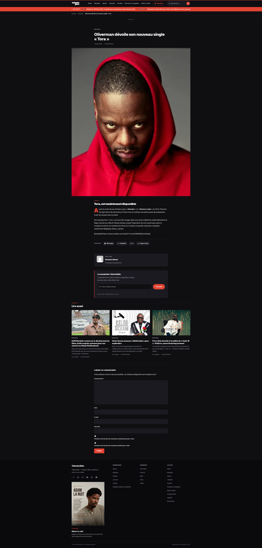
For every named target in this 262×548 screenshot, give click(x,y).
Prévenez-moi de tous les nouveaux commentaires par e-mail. (114, 439)
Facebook (123, 243)
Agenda (169, 498)
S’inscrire (158, 287)
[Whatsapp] (96, 477)
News (90, 3)
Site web (97, 427)
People (115, 483)
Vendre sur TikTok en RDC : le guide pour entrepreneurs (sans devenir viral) (108, 9)
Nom (95, 408)
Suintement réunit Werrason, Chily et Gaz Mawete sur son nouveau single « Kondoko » (171, 9)
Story (141, 480)
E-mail (96, 417)
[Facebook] (73, 477)
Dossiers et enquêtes (132, 3)
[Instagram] (78, 477)
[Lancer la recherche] (188, 3)
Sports (104, 3)
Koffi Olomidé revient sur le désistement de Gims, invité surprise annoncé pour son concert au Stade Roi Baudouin (91, 343)
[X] (83, 477)
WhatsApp (110, 243)
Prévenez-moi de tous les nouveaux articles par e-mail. (112, 445)
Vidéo (142, 483)
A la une (115, 480)
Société (119, 3)
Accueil (74, 13)
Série (141, 476)
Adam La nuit (77, 531)
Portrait (142, 472)
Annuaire (160, 3)
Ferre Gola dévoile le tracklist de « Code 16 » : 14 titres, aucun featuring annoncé (170, 342)
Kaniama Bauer (111, 259)
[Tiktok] (92, 477)
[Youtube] (87, 477)
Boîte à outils (145, 3)
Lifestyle (112, 3)
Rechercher (170, 501)
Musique (97, 3)
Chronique (143, 469)
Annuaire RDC (171, 494)
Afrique (115, 476)
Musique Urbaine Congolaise (122, 487)
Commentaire (99, 379)
